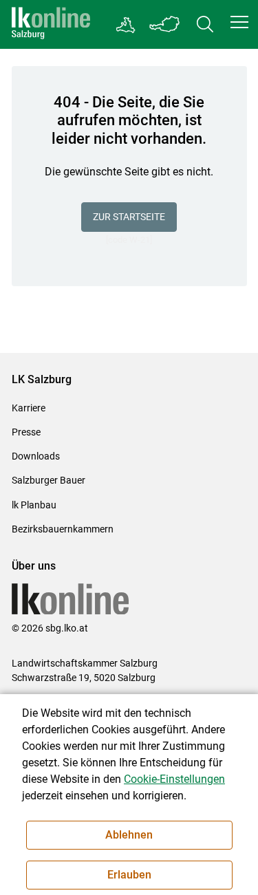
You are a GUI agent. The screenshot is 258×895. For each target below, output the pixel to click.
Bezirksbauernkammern (63, 529)
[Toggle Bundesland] (165, 24)
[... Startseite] (51, 24)
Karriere (28, 407)
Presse (26, 432)
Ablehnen (129, 834)
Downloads (36, 456)
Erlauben (129, 874)
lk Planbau (34, 504)
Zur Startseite (129, 216)
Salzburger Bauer (48, 480)
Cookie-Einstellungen (174, 779)
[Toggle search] (205, 24)
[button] (239, 22)
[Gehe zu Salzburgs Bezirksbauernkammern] (126, 25)
